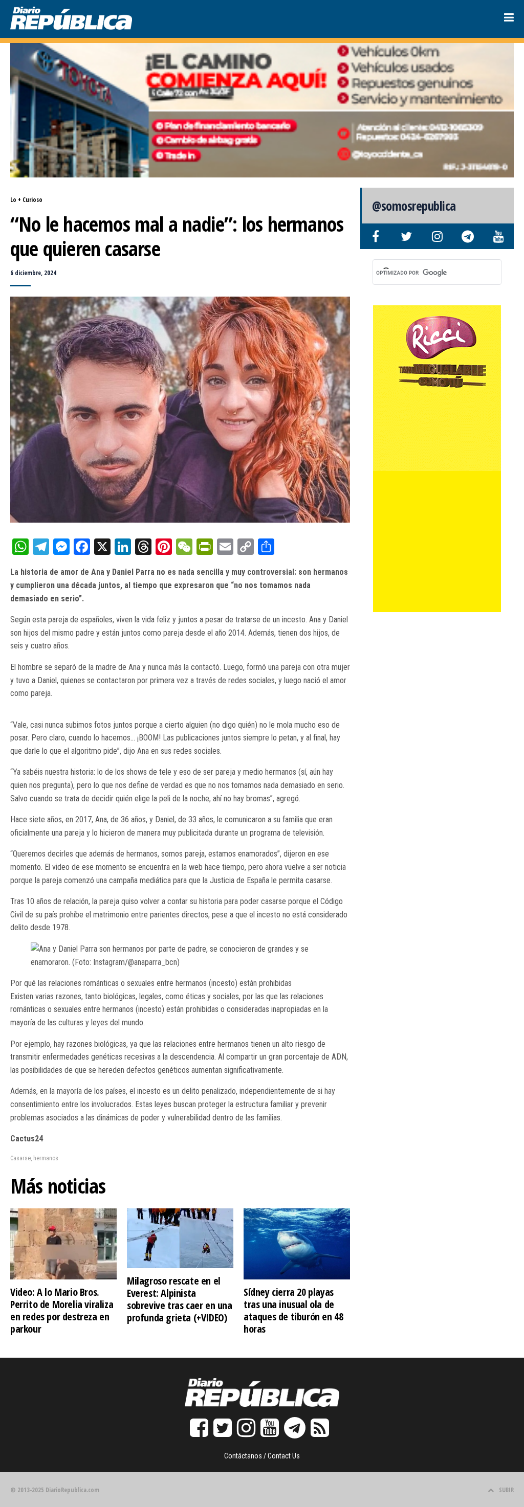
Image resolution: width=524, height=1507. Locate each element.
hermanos (45, 1158)
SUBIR (506, 1490)
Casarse (20, 1158)
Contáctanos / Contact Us (262, 1456)
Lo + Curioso (26, 199)
